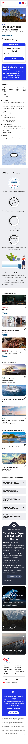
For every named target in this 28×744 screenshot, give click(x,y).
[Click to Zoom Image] (14, 15)
